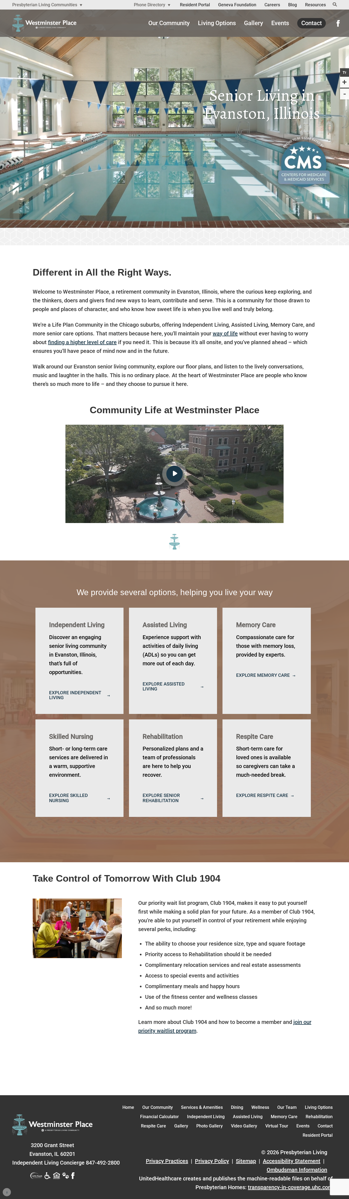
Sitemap (246, 1161)
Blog (292, 4)
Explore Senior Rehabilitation (161, 798)
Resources (315, 4)
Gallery (253, 23)
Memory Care (284, 1116)
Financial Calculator (159, 1116)
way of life (225, 333)
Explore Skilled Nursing (68, 798)
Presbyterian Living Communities (45, 4)
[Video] (174, 474)
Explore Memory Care (263, 675)
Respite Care (153, 1126)
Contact (311, 23)
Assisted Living (248, 1116)
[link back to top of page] (7, 1192)
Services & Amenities (202, 1107)
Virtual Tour (276, 1126)
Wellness (260, 1107)
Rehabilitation (319, 1116)
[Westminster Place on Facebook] (338, 23)
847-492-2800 (66, 1162)
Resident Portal (195, 4)
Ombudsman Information (297, 1169)
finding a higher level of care (82, 342)
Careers (272, 4)
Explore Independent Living (75, 695)
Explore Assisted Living (164, 686)
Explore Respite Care (262, 795)
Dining (237, 1107)
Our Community (169, 23)
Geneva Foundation (237, 4)
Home (128, 1107)
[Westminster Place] (44, 23)
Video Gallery (244, 1126)
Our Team (287, 1107)
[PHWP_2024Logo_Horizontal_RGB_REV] (52, 1124)
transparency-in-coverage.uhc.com (290, 1187)
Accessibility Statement (291, 1161)
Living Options (217, 23)
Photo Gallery (209, 1126)
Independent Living (206, 1116)
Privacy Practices (167, 1161)
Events (280, 23)
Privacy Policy (212, 1161)
